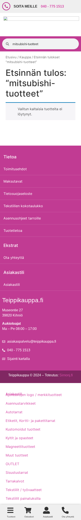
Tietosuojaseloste (17, 193)
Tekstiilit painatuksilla (23, 498)
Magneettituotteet (20, 446)
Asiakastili (11, 284)
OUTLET (12, 464)
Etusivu (11, 57)
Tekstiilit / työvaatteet (24, 490)
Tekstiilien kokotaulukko (23, 206)
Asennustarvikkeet (21, 403)
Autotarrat (14, 412)
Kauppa (25, 57)
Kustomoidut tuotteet (23, 429)
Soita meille (25, 6)
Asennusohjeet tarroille (22, 218)
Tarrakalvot (15, 481)
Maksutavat (12, 181)
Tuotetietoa (12, 230)
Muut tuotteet (17, 455)
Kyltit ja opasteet (19, 438)
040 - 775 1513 (52, 6)
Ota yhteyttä (13, 257)
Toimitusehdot (15, 169)
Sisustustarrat (17, 472)
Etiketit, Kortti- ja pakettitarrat (30, 420)
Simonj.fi (66, 375)
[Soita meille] (6, 6)
